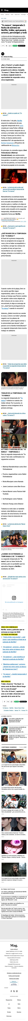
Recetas (19, 1012)
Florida (2, 14)
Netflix (11, 708)
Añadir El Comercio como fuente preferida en (14, 21)
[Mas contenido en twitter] (14, 991)
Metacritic (15, 145)
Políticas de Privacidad (14, 975)
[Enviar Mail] (2, 56)
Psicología (23, 14)
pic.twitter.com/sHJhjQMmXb (7, 220)
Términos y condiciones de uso (14, 973)
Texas (12, 14)
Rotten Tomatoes (7, 143)
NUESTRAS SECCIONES (14, 996)
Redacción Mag (8, 56)
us (9, 1004)
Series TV (17, 710)
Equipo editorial (14, 949)
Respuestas (9, 1000)
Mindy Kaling (21, 620)
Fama (9, 1008)
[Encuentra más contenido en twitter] (6, 46)
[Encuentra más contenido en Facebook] (3, 46)
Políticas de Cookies (14, 978)
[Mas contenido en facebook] (11, 991)
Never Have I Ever (19, 708)
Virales (9, 1012)
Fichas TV (24, 710)
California (7, 14)
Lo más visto (6, 716)
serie (21, 126)
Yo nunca (5, 708)
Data (19, 1004)
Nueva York (17, 14)
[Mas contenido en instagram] (16, 991)
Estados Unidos (8, 710)
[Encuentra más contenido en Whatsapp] (10, 46)
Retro (19, 1008)
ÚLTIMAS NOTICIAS (8, 889)
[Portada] (14, 948)
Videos (19, 1000)
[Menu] (2, 10)
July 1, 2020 (23, 221)
